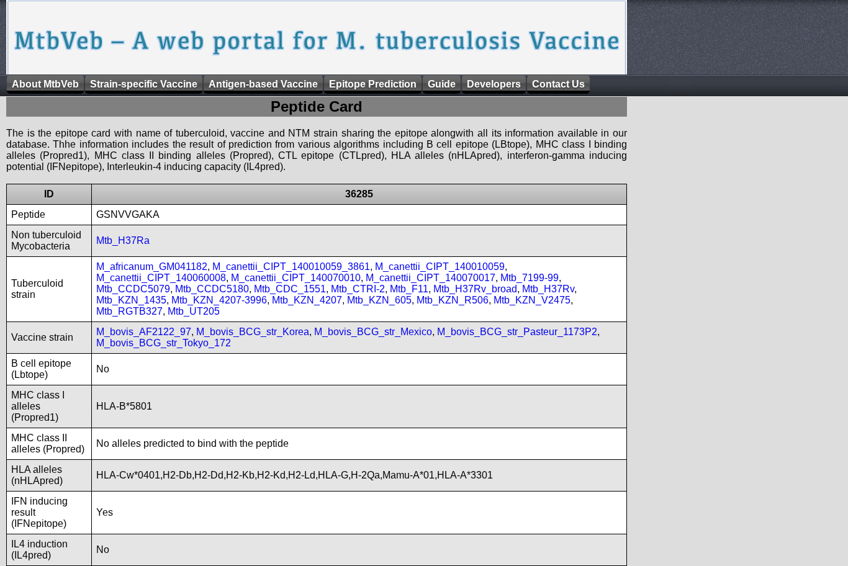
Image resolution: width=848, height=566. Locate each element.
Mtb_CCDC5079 (133, 289)
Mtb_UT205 (194, 311)
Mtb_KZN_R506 (453, 300)
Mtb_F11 (409, 289)
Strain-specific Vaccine (143, 84)
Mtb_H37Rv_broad (475, 289)
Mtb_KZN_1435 (131, 300)
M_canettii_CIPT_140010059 (440, 266)
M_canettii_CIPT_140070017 (430, 277)
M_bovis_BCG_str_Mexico (373, 331)
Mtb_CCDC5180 (212, 289)
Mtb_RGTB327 (129, 311)
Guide (442, 84)
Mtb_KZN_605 (379, 300)
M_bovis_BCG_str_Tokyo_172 (163, 343)
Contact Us (558, 84)
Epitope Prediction (373, 84)
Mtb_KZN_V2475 (532, 300)
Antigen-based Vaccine (263, 84)
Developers (494, 84)
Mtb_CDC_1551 (290, 289)
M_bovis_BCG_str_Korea (252, 331)
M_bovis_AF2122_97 (143, 331)
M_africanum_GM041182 (151, 266)
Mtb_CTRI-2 (358, 289)
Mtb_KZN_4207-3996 (219, 300)
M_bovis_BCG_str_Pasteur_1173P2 (517, 331)
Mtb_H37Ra (123, 240)
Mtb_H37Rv (548, 289)
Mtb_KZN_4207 (307, 300)
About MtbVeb (45, 84)
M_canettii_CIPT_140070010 (296, 277)
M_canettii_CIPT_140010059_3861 (291, 266)
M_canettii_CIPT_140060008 (161, 277)
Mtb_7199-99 (529, 277)
